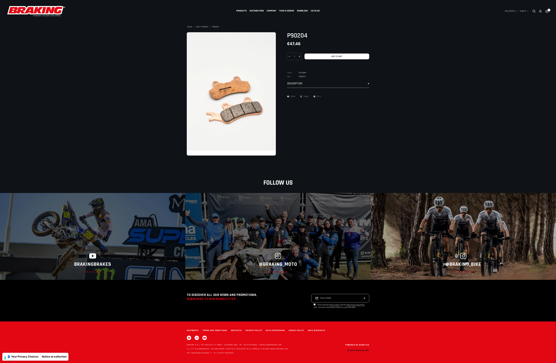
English (523, 11)
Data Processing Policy (356, 305)
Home (189, 26)
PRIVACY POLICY (254, 330)
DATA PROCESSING (275, 330)
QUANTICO (364, 345)
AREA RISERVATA (316, 330)
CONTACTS (236, 330)
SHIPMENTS (193, 330)
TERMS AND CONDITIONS (214, 330)
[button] (534, 11)
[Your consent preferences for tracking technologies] (5, 358)
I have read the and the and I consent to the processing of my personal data (339, 306)
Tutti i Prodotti (202, 26)
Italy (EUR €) (510, 11)
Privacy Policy (334, 305)
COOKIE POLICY (296, 330)
